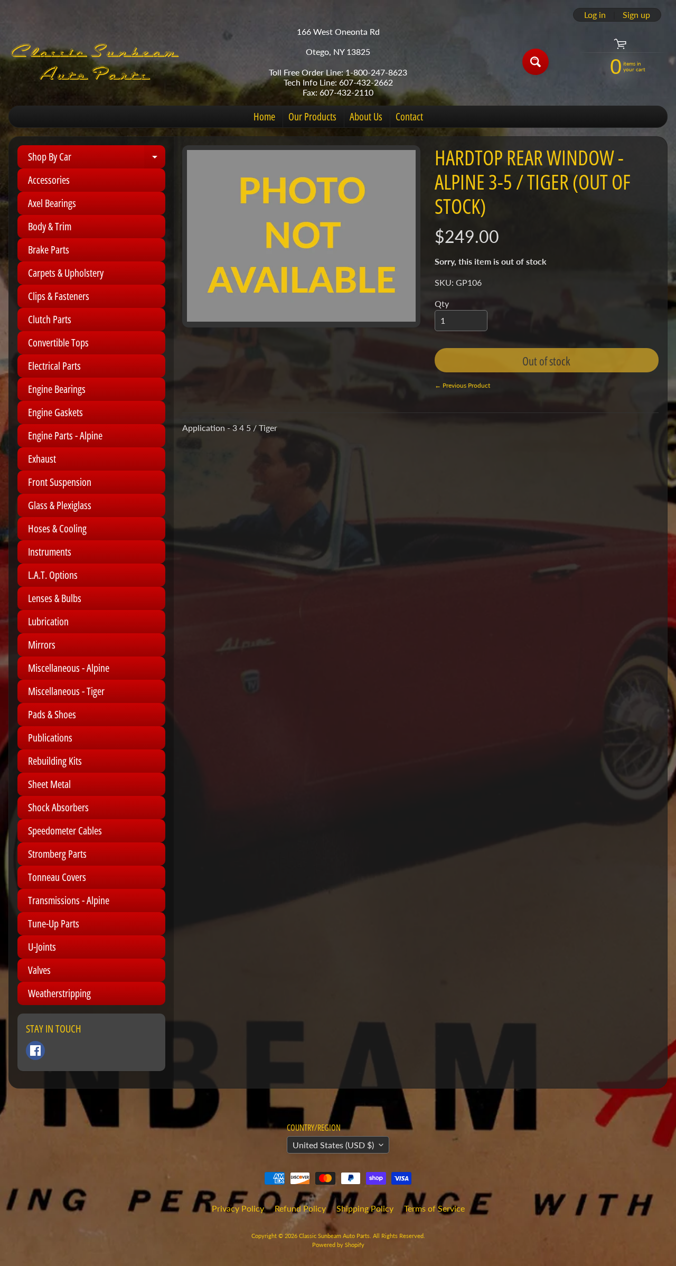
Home (264, 116)
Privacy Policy (238, 1208)
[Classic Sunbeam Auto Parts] (95, 61)
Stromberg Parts (57, 854)
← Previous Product (462, 385)
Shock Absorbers (58, 807)
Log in (595, 15)
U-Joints (42, 947)
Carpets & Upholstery (66, 273)
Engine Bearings (57, 389)
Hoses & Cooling (57, 528)
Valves (39, 970)
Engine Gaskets (55, 412)
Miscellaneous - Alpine (68, 668)
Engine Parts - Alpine (65, 435)
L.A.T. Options (53, 575)
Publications (50, 737)
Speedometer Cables (65, 830)
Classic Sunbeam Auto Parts (334, 1235)
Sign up (636, 15)
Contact (409, 116)
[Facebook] (35, 1050)
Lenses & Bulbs (54, 598)
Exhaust (42, 459)
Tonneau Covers (57, 877)
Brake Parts (48, 249)
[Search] (535, 62)
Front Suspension (59, 482)
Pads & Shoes (52, 714)
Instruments (49, 552)
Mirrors (41, 644)
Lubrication (48, 621)
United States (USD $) (333, 1145)
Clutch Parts (49, 319)
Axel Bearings (52, 203)
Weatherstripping (59, 993)
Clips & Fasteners (58, 296)
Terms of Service (434, 1208)
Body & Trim (49, 226)
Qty (442, 303)
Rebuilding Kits (55, 761)
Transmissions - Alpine (68, 900)
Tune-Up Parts (53, 923)
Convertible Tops (58, 342)
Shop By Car (96, 158)
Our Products (312, 116)
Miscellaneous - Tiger (66, 691)
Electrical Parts (54, 366)
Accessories (49, 180)
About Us (366, 116)
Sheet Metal (49, 784)
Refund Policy (300, 1208)
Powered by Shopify (338, 1244)
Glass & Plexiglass (59, 505)
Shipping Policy (364, 1208)
